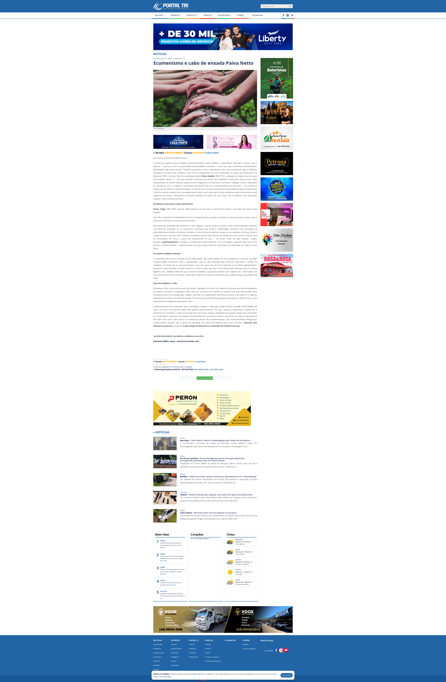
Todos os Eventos (212, 657)
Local (174, 661)
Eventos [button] (208, 15)
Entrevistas (158, 644)
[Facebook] (276, 650)
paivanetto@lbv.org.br (164, 341)
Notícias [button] (159, 15)
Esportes (175, 640)
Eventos (193, 653)
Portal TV (194, 640)
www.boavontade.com (187, 341)
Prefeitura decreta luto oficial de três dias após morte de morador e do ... (172, 596)
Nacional (175, 653)
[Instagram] (281, 650)
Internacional (159, 653)
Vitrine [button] (240, 15)
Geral (157, 669)
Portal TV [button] (191, 15)
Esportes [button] (175, 15)
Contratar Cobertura (213, 661)
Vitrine (208, 644)
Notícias (157, 640)
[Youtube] (286, 650)
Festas (208, 649)
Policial (157, 661)
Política (157, 665)
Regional (158, 649)
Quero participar (250, 649)
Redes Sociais (267, 640)
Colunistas (257, 15)
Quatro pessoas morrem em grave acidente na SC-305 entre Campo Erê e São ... (172, 558)
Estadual (175, 665)
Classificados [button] (224, 15)
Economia (158, 657)
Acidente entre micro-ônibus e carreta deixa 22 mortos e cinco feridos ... (171, 545)
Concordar (286, 675)
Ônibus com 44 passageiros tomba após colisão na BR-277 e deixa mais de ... (172, 571)
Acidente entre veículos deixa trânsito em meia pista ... (170, 584)
